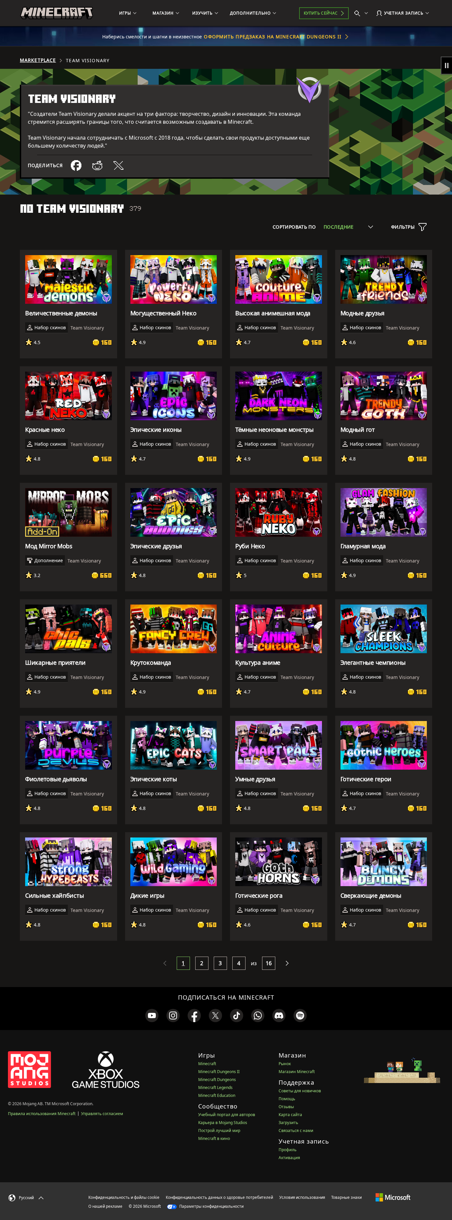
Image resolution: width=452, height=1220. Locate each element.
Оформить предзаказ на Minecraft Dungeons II (272, 36)
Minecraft (207, 1063)
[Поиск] (362, 13)
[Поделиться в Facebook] (76, 165)
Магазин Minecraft (297, 1071)
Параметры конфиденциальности (211, 1206)
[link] (151, 1015)
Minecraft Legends (215, 1087)
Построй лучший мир (219, 1130)
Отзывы (286, 1106)
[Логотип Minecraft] (56, 13)
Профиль (287, 1149)
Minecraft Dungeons (217, 1079)
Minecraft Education (216, 1095)
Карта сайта (290, 1114)
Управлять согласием (102, 1113)
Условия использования (302, 1197)
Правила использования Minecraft (41, 1113)
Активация (289, 1157)
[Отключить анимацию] (446, 65)
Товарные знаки (346, 1197)
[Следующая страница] (287, 963)
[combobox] (348, 227)
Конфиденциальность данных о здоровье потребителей (219, 1197)
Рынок (285, 1063)
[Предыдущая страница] (164, 963)
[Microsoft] (393, 1197)
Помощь (287, 1099)
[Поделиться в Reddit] (97, 165)
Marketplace (38, 60)
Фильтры (403, 227)
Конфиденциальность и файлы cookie (123, 1197)
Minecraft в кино (214, 1138)
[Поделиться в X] (118, 165)
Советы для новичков (300, 1091)
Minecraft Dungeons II (219, 1071)
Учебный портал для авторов (226, 1114)
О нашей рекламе (105, 1206)
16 (269, 963)
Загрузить (288, 1122)
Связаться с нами (296, 1130)
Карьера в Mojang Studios (222, 1122)
